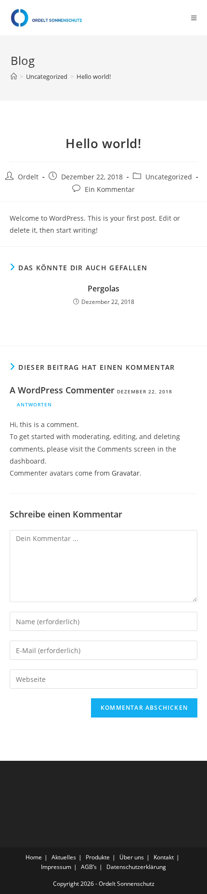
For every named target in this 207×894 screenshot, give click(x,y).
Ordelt (28, 176)
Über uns (131, 857)
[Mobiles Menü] (194, 18)
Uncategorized (168, 176)
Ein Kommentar (110, 189)
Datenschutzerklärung (136, 867)
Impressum (56, 867)
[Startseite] (14, 76)
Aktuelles (64, 857)
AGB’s (89, 867)
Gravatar (126, 473)
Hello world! (94, 76)
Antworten (34, 404)
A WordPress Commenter (62, 390)
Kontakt (164, 857)
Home (34, 857)
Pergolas (103, 288)
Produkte (98, 857)
